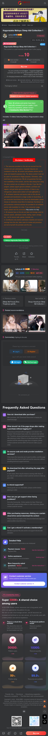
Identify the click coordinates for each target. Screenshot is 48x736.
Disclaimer (19, 694)
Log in (26, 71)
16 (28, 273)
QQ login (17, 362)
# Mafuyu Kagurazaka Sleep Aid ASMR (16, 240)
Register (32, 351)
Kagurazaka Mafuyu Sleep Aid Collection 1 (23, 30)
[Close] (41, 102)
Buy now (24, 66)
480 (33, 273)
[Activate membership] (44, 701)
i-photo (10, 35)
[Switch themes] (44, 722)
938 (23, 273)
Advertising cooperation (33, 694)
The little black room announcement (32, 696)
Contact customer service (23, 584)
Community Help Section (19, 110)
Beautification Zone (14, 25)
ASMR (24, 25)
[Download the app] (44, 716)
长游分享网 (19, 699)
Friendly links (9, 694)
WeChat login (32, 362)
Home (5, 25)
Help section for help (32, 210)
